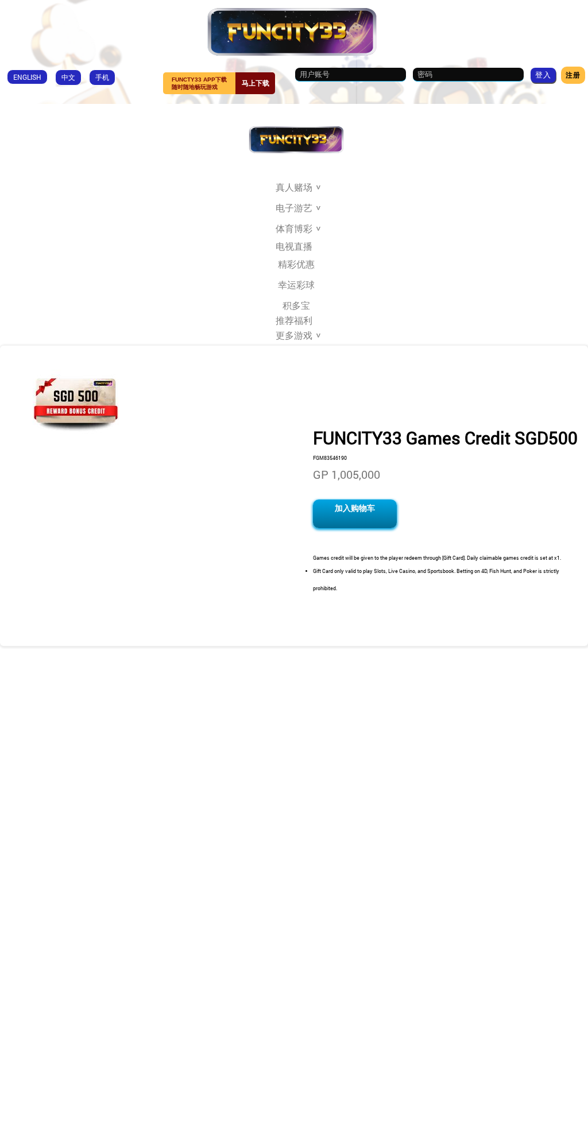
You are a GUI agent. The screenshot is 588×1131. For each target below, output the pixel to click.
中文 (68, 77)
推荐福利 (294, 320)
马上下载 (255, 83)
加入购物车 (355, 507)
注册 (573, 74)
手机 (102, 77)
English (27, 77)
